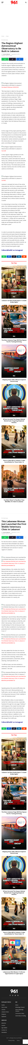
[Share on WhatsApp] (5, 59)
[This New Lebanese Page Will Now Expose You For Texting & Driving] (14, 321)
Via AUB (3, 151)
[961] (14, 2)
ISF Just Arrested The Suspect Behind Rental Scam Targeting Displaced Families (14, 420)
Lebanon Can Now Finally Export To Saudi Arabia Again (14, 301)
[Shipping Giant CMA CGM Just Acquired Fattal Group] (14, 361)
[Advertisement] (14, 20)
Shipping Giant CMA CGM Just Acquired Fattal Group (14, 380)
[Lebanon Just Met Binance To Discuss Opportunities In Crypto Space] (14, 953)
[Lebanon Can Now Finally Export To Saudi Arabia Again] (14, 282)
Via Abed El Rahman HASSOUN (10, 87)
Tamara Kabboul (6, 54)
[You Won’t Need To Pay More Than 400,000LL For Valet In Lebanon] (14, 481)
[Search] (26, 2)
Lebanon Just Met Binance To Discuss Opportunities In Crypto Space (14, 972)
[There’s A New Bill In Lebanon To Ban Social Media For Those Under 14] (14, 442)
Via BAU (3, 180)
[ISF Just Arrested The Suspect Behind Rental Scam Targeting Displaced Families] (14, 400)
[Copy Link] (12, 59)
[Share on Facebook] (19, 59)
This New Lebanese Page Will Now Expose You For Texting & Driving (14, 341)
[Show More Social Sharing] (25, 59)
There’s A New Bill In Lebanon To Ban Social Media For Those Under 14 (14, 461)
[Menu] (2, 2)
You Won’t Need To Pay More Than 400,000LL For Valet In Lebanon (14, 500)
